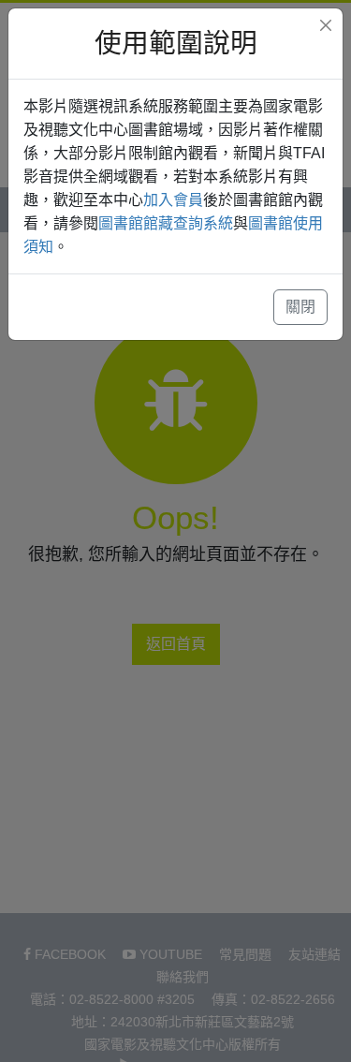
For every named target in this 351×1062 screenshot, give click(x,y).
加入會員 (173, 200)
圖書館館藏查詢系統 (165, 223)
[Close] (326, 25)
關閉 (300, 307)
